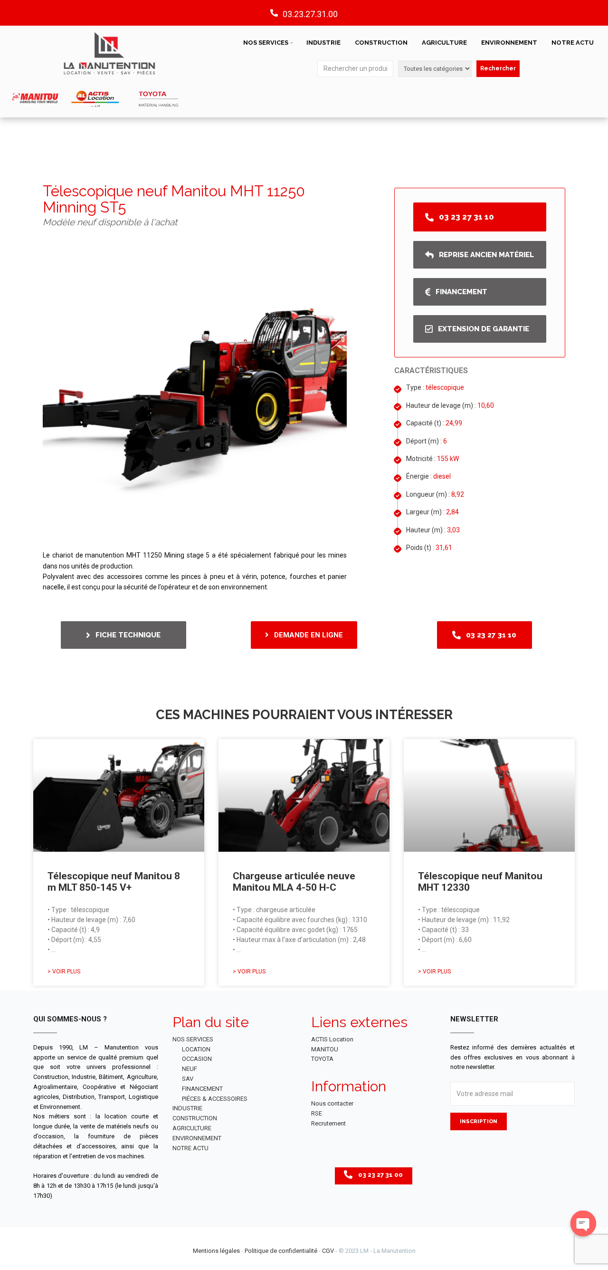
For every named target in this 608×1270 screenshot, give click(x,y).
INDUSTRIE (323, 42)
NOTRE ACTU (572, 42)
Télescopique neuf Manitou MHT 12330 (480, 881)
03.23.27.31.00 (310, 14)
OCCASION (197, 1058)
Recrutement (328, 1123)
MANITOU (324, 1049)
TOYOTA (322, 1058)
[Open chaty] (583, 1223)
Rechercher (498, 68)
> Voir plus (64, 971)
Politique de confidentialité (281, 1250)
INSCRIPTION (478, 1121)
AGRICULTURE (444, 42)
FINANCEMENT (202, 1088)
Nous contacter (332, 1103)
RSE (316, 1113)
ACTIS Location (332, 1039)
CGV (328, 1250)
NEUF (189, 1068)
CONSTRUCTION (381, 42)
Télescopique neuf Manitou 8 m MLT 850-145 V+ (114, 881)
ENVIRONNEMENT (509, 42)
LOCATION (196, 1049)
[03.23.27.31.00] (274, 13)
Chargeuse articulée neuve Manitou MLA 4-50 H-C (294, 881)
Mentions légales (216, 1250)
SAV (187, 1078)
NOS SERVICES (265, 42)
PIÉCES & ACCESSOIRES (214, 1098)
